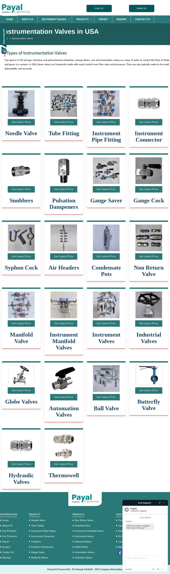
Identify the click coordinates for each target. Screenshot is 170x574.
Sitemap (6, 558)
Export (103, 19)
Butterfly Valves (39, 558)
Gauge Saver (106, 200)
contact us (142, 19)
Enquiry (121, 19)
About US (7, 526)
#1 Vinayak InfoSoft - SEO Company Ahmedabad (97, 569)
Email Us (141, 8)
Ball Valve (106, 408)
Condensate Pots (106, 270)
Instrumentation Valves (22, 38)
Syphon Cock (21, 267)
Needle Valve (21, 133)
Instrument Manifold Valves (64, 341)
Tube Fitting (63, 133)
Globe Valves (21, 401)
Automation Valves (64, 411)
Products (82, 19)
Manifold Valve (21, 337)
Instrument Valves (54, 19)
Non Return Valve (149, 270)
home (9, 19)
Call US (99, 8)
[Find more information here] (145, 536)
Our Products (9, 531)
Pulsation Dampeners (63, 203)
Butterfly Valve (148, 404)
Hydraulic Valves (21, 478)
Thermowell (64, 475)
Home (5, 520)
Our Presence (9, 536)
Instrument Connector (149, 136)
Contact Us (8, 552)
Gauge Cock (148, 200)
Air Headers (63, 267)
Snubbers (21, 200)
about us (27, 19)
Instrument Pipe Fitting (106, 136)
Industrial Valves (148, 337)
